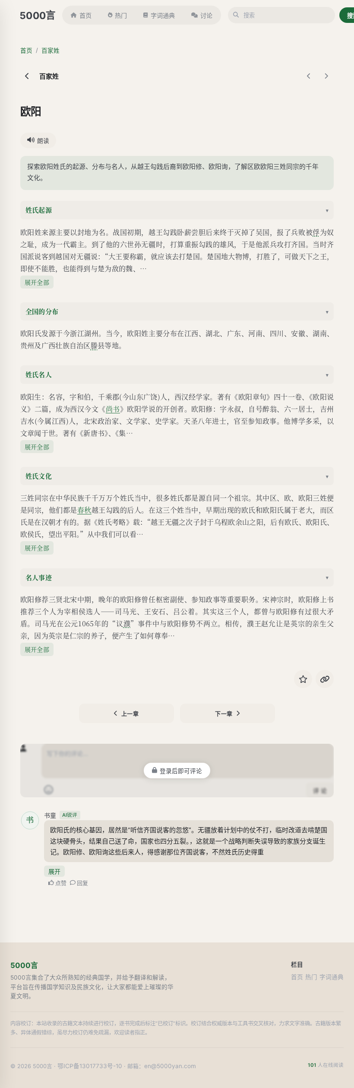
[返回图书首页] (27, 76)
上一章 (130, 713)
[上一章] (308, 76)
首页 (85, 15)
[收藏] (303, 679)
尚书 (113, 409)
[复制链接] (325, 679)
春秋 (84, 510)
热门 (121, 15)
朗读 (43, 140)
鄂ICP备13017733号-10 (89, 1066)
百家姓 (50, 50)
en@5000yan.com (170, 1066)
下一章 (224, 713)
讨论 (206, 15)
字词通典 (163, 15)
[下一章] (326, 76)
